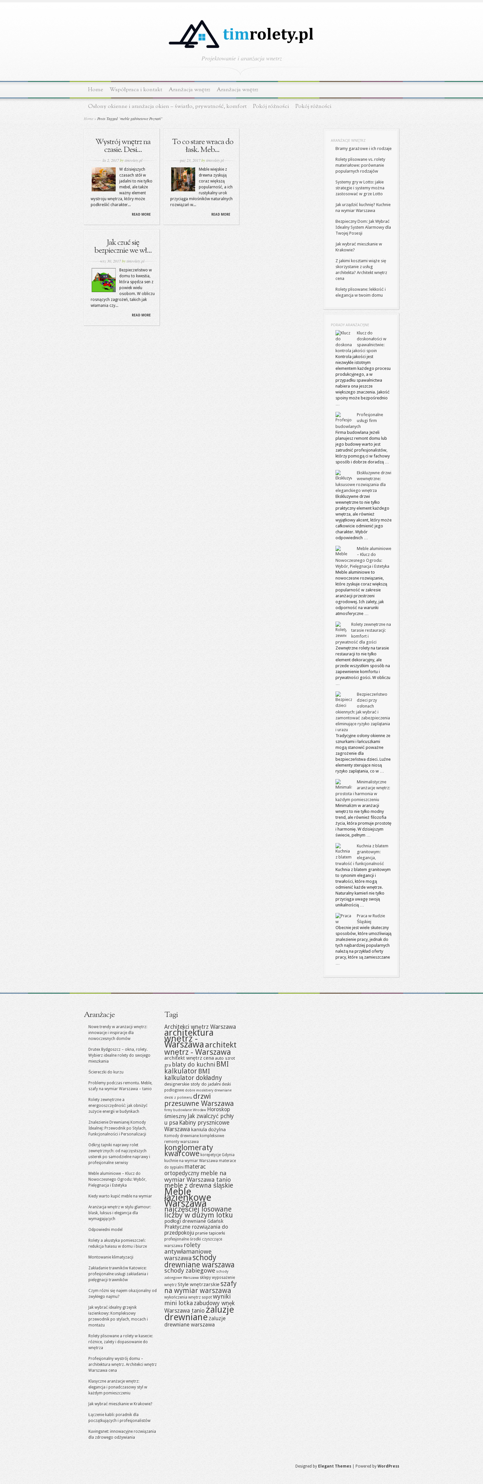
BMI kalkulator (196, 1067)
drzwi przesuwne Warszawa (199, 1100)
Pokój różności (271, 106)
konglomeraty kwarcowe (188, 1150)
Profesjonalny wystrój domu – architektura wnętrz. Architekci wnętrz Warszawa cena (122, 1364)
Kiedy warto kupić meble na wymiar (120, 1196)
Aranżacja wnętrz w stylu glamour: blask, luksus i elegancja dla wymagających (119, 1213)
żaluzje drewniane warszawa (195, 1321)
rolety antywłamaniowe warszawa (188, 1251)
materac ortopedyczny (185, 1170)
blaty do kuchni (193, 1064)
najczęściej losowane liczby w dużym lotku (198, 1212)
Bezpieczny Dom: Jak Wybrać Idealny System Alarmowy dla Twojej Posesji (363, 227)
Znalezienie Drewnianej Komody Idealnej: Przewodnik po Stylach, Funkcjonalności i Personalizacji (117, 1128)
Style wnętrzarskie (198, 1284)
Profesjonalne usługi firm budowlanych (359, 420)
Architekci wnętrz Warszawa (200, 1027)
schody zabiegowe (189, 1270)
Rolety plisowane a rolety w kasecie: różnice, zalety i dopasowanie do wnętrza (120, 1342)
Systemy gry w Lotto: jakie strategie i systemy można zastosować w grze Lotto (359, 188)
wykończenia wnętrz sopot (188, 1297)
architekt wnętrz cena (189, 1058)
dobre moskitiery (199, 1090)
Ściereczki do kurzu (106, 1072)
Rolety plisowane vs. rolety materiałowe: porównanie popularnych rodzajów (360, 165)
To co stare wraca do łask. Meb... (202, 146)
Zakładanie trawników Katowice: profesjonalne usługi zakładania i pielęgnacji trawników (118, 1274)
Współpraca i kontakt (135, 90)
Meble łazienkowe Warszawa (187, 1197)
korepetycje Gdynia (217, 1155)
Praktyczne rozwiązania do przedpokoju (196, 1230)
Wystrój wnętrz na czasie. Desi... (122, 146)
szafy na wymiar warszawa (200, 1287)
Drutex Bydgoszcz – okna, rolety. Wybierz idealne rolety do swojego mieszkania (119, 1055)
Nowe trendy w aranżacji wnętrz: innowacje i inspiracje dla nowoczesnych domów (117, 1033)
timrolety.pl (133, 160)
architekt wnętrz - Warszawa (200, 1048)
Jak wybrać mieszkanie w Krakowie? (120, 1404)
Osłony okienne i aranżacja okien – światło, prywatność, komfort (167, 106)
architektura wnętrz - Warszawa (189, 1038)
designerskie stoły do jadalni (192, 1084)
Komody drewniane (181, 1136)
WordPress (388, 1466)
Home (95, 90)
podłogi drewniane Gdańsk (193, 1221)
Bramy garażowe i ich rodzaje (363, 148)
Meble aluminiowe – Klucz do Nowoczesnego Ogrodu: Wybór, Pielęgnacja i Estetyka (117, 1179)
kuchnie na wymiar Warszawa (191, 1160)
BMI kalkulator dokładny (193, 1075)
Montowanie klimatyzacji (110, 1257)
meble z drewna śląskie (198, 1185)
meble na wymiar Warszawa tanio (197, 1176)
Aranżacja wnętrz (189, 90)
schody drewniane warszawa (199, 1261)
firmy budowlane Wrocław (185, 1110)
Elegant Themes (334, 1466)
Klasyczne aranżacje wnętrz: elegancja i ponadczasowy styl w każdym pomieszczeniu (117, 1387)
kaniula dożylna (208, 1130)
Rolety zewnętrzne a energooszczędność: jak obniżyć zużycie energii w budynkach (118, 1105)
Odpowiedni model (105, 1229)
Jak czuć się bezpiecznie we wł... (123, 246)
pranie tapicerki (210, 1233)
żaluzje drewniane (199, 1313)
